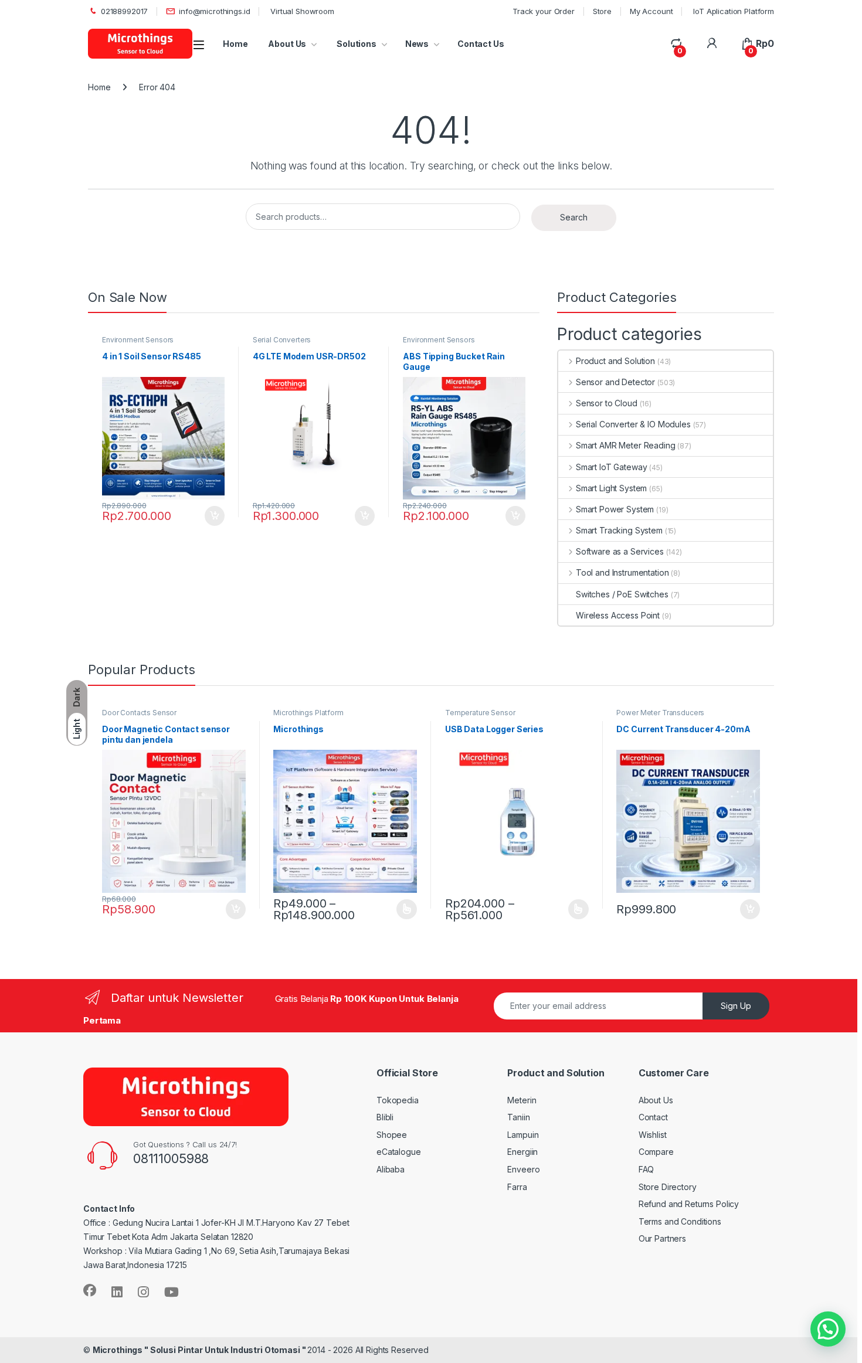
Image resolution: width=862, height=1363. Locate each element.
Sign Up (736, 1006)
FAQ (646, 1169)
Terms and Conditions (680, 1221)
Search (574, 217)
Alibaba (390, 1169)
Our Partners (662, 1238)
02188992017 (124, 11)
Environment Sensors (138, 339)
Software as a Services (620, 551)
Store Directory (668, 1187)
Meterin (521, 1100)
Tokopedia (397, 1100)
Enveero (523, 1169)
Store (602, 11)
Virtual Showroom (301, 11)
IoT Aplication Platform (732, 11)
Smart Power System (615, 509)
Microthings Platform (308, 712)
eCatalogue (398, 1152)
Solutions (355, 44)
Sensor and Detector (615, 382)
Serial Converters (282, 339)
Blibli (384, 1117)
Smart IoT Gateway (611, 467)
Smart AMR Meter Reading (626, 445)
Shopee (391, 1135)
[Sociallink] (89, 1290)
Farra (517, 1187)
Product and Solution (615, 361)
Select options (403, 909)
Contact (653, 1117)
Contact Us (480, 44)
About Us (287, 44)
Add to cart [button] (215, 516)
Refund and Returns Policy (689, 1204)
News (417, 44)
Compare (656, 1152)
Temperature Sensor (480, 712)
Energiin (522, 1152)
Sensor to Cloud (606, 403)
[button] (828, 1329)
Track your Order (544, 11)
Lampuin (522, 1135)
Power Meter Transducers (660, 712)
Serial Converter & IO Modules (633, 424)
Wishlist (653, 1135)
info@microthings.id (214, 11)
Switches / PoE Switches (622, 594)
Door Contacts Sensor (139, 712)
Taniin (518, 1117)
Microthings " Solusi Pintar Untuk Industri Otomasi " (200, 1350)
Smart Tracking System (619, 530)
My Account (651, 11)
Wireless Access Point (618, 615)
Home (235, 44)
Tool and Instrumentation (622, 572)
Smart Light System (611, 488)
